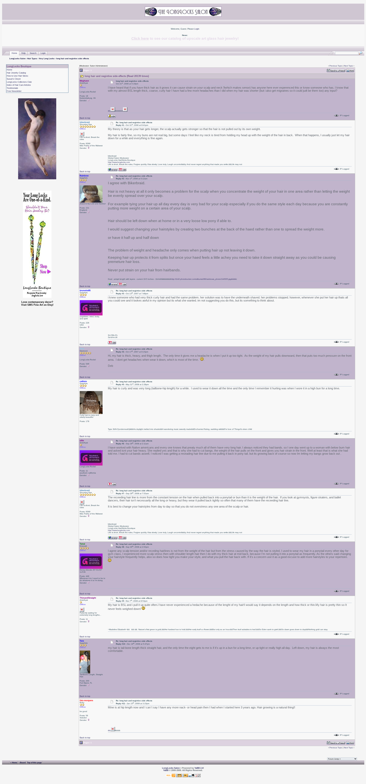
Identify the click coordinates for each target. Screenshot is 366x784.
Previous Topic (335, 66)
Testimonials (12, 88)
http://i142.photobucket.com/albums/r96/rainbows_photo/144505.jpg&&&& (204, 279)
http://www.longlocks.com (119, 162)
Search (33, 53)
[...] (113, 111)
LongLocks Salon (17, 58)
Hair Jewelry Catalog (16, 73)
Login (196, 29)
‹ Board (22, 762)
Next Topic (348, 66)
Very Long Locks (47, 58)
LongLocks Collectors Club (19, 82)
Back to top (85, 118)
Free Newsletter (14, 91)
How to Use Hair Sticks (17, 76)
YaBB (166, 770)
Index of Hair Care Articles (19, 85)
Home (14, 53)
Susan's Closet (14, 79)
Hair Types (32, 58)
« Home (13, 762)
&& (109, 111)
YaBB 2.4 (198, 768)
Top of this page (34, 762)
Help (23, 53)
